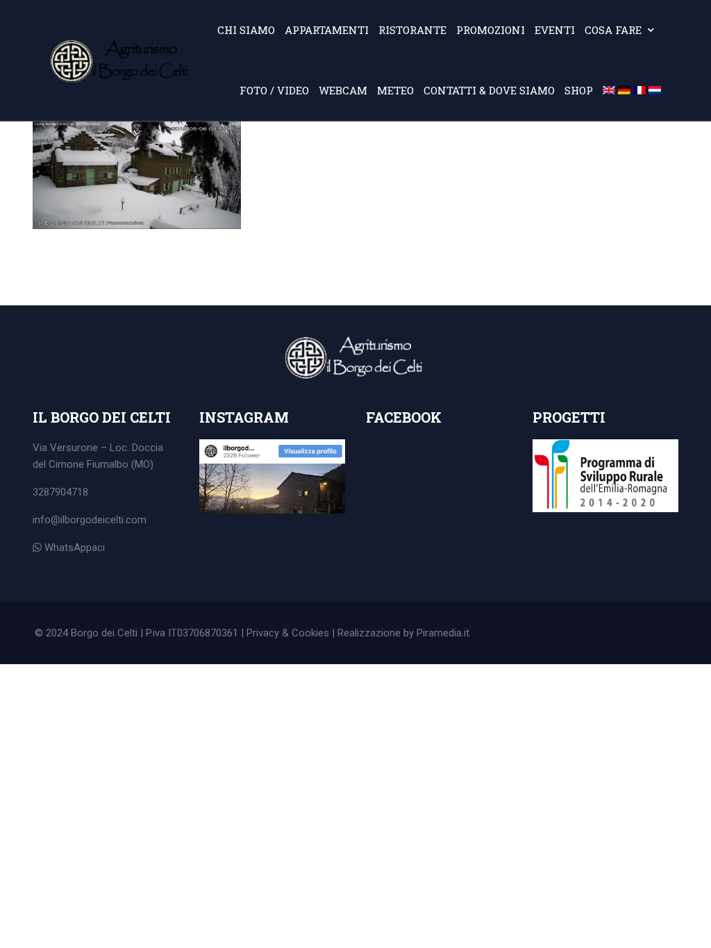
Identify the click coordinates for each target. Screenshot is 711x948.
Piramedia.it (443, 633)
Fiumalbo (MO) (120, 464)
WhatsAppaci (73, 547)
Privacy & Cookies (287, 633)
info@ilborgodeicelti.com (90, 520)
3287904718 (60, 492)
